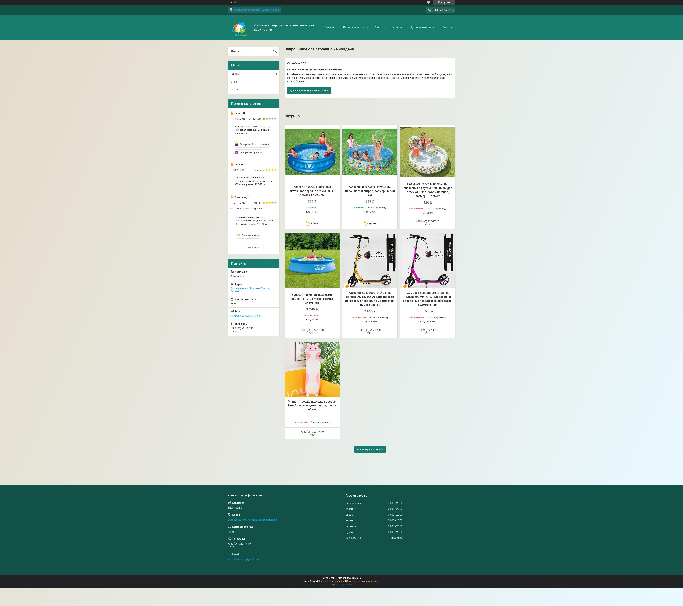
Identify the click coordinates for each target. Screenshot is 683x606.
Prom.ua (357, 578)
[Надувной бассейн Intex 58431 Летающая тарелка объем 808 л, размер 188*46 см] (312, 152)
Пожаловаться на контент (331, 581)
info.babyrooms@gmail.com (246, 315)
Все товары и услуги (368, 449)
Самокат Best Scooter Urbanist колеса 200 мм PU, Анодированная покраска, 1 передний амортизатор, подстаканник (370, 298)
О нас (377, 27)
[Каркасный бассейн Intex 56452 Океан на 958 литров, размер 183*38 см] (369, 152)
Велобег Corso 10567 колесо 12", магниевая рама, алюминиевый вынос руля (252, 129)
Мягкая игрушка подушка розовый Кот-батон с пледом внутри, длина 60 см (312, 405)
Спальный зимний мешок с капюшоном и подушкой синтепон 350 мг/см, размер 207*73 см (253, 180)
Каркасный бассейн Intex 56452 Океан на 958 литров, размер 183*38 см (370, 191)
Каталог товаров (353, 27)
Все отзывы (253, 247)
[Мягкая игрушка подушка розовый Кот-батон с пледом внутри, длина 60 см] (312, 369)
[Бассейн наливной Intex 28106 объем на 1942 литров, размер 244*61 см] (312, 260)
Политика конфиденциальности (362, 581)
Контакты (396, 27)
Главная (329, 27)
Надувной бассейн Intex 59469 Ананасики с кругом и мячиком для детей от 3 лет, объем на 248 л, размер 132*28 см (427, 190)
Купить (315, 223)
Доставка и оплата (422, 27)
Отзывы (235, 89)
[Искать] (275, 51)
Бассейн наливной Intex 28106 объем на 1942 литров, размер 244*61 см (312, 298)
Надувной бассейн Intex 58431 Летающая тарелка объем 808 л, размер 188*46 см (312, 191)
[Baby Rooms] (239, 27)
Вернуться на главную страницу (310, 90)
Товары (234, 73)
